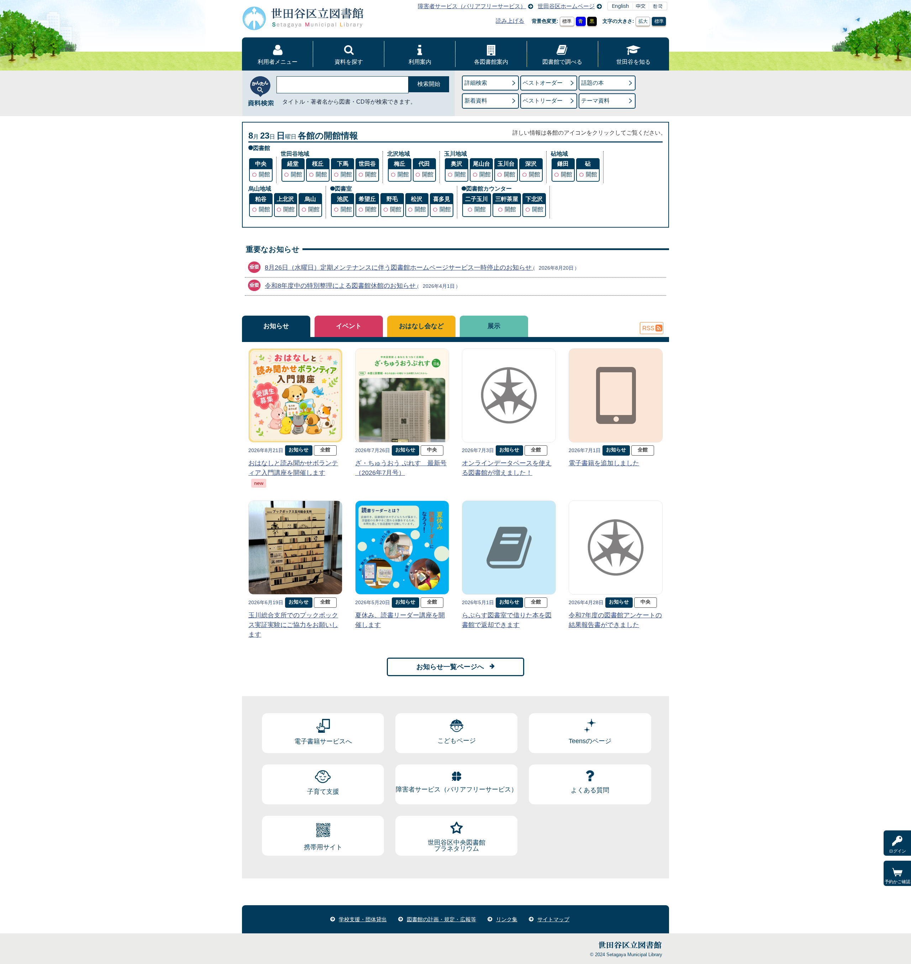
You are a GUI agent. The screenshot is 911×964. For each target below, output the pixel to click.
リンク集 (506, 919)
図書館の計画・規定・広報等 (441, 919)
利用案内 (420, 62)
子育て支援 (323, 791)
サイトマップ (553, 919)
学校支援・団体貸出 (363, 919)
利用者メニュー (277, 62)
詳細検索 (475, 83)
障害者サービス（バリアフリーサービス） (472, 6)
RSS (648, 328)
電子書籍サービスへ (323, 741)
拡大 (643, 21)
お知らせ (276, 326)
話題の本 (592, 83)
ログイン (897, 851)
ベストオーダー (543, 83)
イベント (349, 326)
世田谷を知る (633, 62)
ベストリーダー (543, 101)
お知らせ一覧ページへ (450, 666)
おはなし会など (421, 326)
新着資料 (475, 101)
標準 (567, 21)
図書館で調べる (562, 62)
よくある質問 (590, 790)
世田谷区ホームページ (566, 6)
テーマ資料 (595, 101)
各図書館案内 (491, 62)
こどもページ (456, 740)
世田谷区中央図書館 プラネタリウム (456, 845)
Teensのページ (590, 741)
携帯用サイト (323, 847)
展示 (494, 326)
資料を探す (349, 62)
